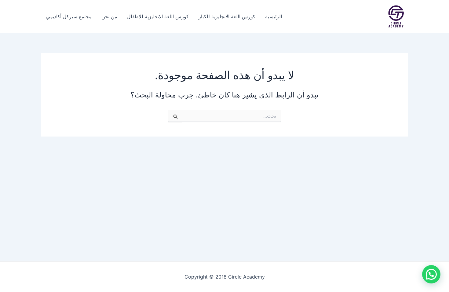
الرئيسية (273, 16)
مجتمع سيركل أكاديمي (69, 16)
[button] (431, 274)
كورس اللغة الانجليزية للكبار (227, 16)
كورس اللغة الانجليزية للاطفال (158, 16)
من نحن (109, 16)
